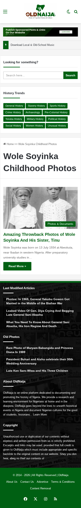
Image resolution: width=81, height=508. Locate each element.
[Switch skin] (68, 13)
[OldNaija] (40, 11)
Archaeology (33, 112)
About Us (11, 481)
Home (10, 144)
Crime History (13, 112)
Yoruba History (13, 119)
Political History (57, 119)
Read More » (17, 266)
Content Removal (40, 488)
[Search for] (76, 13)
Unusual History (57, 125)
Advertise (42, 481)
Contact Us (27, 481)
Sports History (57, 105)
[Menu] (5, 13)
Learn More (40, 414)
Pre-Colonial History (56, 112)
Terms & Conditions (63, 481)
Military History (35, 119)
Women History (34, 125)
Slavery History (36, 105)
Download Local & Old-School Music (32, 44)
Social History (13, 125)
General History (14, 105)
